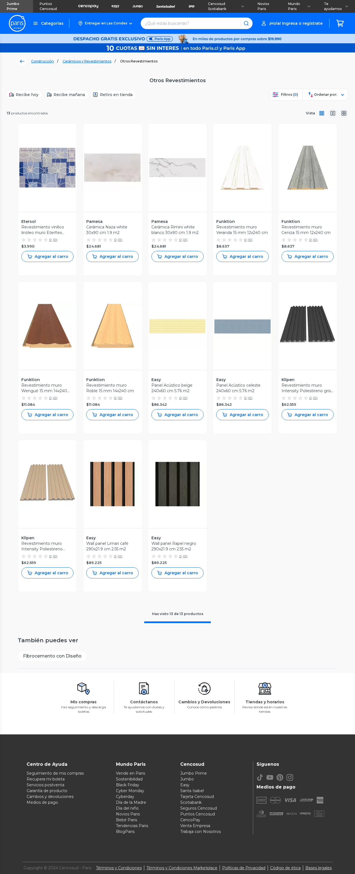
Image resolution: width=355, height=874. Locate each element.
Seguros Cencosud (198, 808)
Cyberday (125, 796)
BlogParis (125, 831)
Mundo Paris (294, 6)
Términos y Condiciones (119, 867)
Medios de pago (42, 802)
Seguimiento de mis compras (55, 773)
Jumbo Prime (13, 6)
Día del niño (127, 808)
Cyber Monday (130, 790)
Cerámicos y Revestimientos (87, 61)
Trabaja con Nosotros (200, 831)
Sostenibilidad (129, 779)
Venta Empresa (195, 825)
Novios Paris (263, 6)
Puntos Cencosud (48, 6)
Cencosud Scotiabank (217, 6)
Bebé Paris (126, 819)
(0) (55, 240)
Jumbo (187, 779)
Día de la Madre (131, 802)
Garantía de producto (47, 790)
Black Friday (127, 784)
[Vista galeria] (343, 113)
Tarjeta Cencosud (197, 796)
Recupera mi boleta (46, 779)
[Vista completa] (321, 113)
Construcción (42, 61)
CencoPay (190, 819)
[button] (105, 23)
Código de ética (285, 867)
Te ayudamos (333, 6)
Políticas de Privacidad (243, 867)
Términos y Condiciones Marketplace (181, 867)
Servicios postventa (45, 784)
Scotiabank (191, 802)
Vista (310, 113)
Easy (184, 784)
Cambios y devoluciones (50, 796)
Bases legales (318, 867)
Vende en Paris (130, 773)
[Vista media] (332, 113)
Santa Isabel (192, 790)
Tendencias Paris (132, 825)
